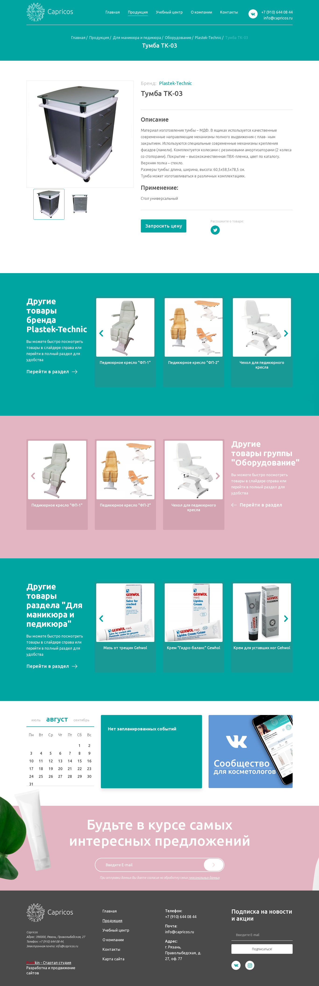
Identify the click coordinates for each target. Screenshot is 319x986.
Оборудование (178, 37)
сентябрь (81, 720)
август (57, 719)
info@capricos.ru (278, 18)
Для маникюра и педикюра (137, 37)
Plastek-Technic (208, 37)
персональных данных (204, 878)
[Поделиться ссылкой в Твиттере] (215, 230)
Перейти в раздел (47, 371)
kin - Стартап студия (48, 963)
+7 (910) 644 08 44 (277, 12)
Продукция (99, 37)
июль (36, 720)
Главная (78, 37)
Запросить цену (163, 226)
